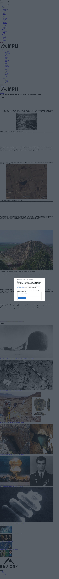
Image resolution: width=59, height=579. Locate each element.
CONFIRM (21, 298)
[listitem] (29, 293)
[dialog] (29, 289)
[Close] (43, 279)
